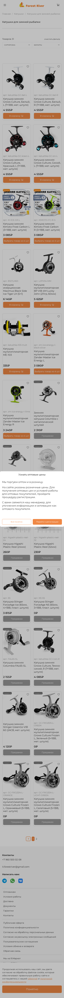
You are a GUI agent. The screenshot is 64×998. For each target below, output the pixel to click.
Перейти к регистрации (47, 522)
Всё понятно (16, 522)
